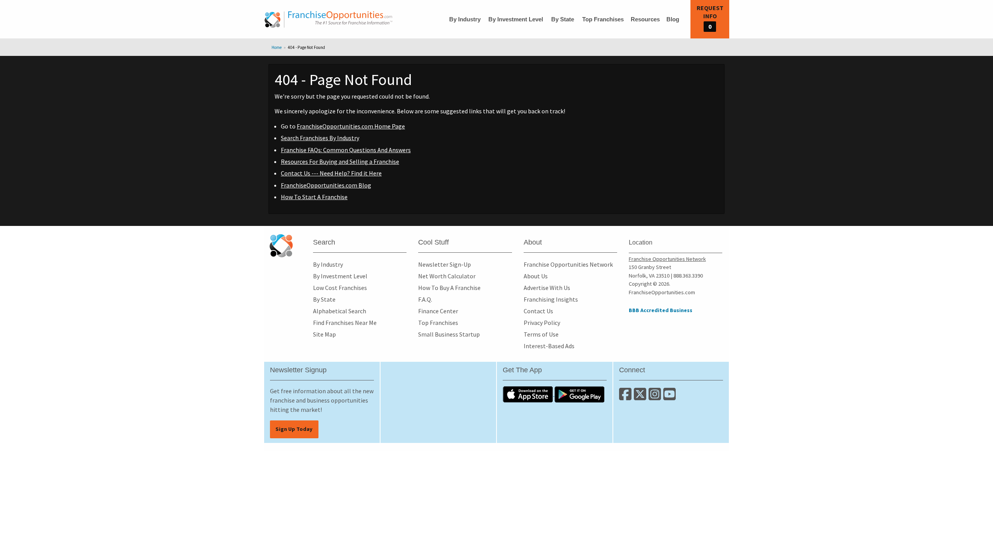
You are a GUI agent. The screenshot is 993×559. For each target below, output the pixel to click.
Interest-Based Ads (549, 346)
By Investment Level (515, 19)
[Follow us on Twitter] (641, 397)
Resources (645, 19)
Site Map (324, 334)
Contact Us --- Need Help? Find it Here (331, 173)
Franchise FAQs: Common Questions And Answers (346, 150)
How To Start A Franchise (314, 197)
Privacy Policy (542, 322)
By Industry (465, 19)
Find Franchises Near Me (345, 322)
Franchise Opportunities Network (568, 264)
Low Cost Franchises (340, 288)
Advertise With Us (547, 288)
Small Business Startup (449, 334)
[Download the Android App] (579, 394)
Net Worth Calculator (447, 276)
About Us (536, 276)
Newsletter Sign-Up (444, 264)
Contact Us (538, 311)
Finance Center (438, 311)
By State (562, 19)
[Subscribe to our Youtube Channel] (670, 397)
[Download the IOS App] (528, 394)
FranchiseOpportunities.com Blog (326, 185)
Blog (672, 19)
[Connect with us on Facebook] (626, 397)
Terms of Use (541, 334)
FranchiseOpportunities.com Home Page (351, 126)
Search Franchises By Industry (320, 138)
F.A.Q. (425, 299)
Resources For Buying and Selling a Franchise (340, 161)
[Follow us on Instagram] (656, 397)
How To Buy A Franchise (449, 288)
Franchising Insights (551, 299)
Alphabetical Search (339, 311)
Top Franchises (603, 19)
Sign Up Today (294, 428)
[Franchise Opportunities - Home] (329, 19)
